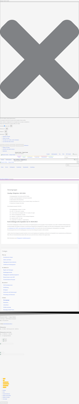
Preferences (12, 145)
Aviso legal (4, 387)
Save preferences (20, 145)
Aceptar (2, 145)
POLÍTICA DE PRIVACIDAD (8, 149)
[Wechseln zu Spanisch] (75, 154)
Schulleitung (6, 287)
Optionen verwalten (6, 136)
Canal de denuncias (5, 382)
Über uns (4, 254)
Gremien (4, 297)
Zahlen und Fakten (7, 259)
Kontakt (4, 378)
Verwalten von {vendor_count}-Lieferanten (11, 139)
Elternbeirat (5, 302)
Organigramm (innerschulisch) (9, 262)
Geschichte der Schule (8, 257)
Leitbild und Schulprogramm (9, 264)
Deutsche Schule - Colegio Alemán (21, 152)
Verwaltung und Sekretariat (9, 294)
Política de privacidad (6, 383)
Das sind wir (4, 282)
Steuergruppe (6, 300)
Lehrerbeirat (5, 304)
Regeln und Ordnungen (8, 270)
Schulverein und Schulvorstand (9, 292)
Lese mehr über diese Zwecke (8, 141)
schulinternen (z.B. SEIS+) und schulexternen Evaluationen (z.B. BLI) (22, 228)
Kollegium (5, 289)
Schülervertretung (7, 307)
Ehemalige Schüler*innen (8, 309)
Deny (7, 145)
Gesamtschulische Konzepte (9, 279)
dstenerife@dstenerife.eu (7, 323)
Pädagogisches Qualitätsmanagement (23, 238)
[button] (39, 60)
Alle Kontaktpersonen (7, 285)
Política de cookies (6, 147)
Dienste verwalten (6, 138)
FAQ (3, 380)
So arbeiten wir (5, 267)
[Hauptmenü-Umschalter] (78, 162)
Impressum (5, 150)
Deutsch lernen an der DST (9, 277)
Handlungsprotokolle (7, 272)
